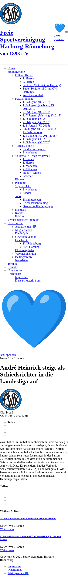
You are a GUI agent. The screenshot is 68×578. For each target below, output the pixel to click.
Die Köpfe (21, 233)
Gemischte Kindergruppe (38, 206)
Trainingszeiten (32, 199)
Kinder (27, 192)
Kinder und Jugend (34, 149)
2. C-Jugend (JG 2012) (36, 112)
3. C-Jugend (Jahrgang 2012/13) (42, 115)
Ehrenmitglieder (24, 250)
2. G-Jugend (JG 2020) (36, 142)
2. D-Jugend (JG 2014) (36, 122)
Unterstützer (15, 270)
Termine (12, 263)
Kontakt (12, 267)
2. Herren (28, 81)
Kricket (19, 216)
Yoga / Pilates (23, 186)
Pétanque (20, 182)
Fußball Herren (24, 75)
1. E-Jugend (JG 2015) (36, 125)
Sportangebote (16, 71)
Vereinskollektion (25, 253)
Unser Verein (15, 223)
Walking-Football (33, 95)
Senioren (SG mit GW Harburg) (42, 85)
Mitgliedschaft (23, 230)
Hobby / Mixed (32, 172)
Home (11, 68)
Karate (19, 213)
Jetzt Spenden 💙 (25, 226)
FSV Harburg (31, 246)
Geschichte (21, 240)
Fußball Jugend (24, 98)
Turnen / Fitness (24, 145)
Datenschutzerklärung (28, 280)
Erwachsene (30, 152)
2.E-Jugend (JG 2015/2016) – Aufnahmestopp (40, 130)
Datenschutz (15, 569)
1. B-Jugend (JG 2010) (36, 102)
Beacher (27, 176)
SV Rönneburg (32, 243)
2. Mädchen (30, 169)
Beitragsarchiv (23, 257)
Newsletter (21, 260)
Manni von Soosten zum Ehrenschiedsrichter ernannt (28, 518)
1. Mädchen (30, 165)
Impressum (21, 277)
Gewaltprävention (25, 236)
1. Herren (28, 78)
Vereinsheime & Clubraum (23, 219)
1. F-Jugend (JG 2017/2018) (39, 135)
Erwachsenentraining (35, 203)
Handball (20, 209)
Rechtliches (14, 273)
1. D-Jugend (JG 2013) (36, 118)
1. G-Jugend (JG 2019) (36, 139)
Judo (18, 196)
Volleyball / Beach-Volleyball (32, 155)
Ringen (19, 179)
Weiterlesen (7, 529)
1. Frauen (28, 159)
